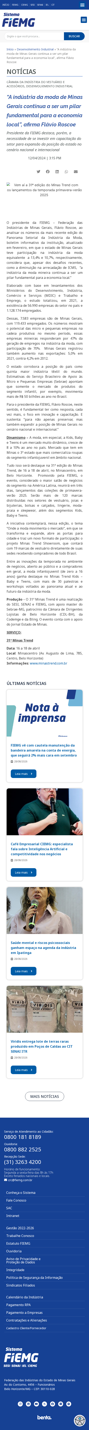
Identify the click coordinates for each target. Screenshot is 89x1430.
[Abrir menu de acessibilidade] (80, 1420)
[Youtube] (36, 1403)
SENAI (40, 4)
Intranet (12, 1215)
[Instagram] (20, 1403)
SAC (9, 1208)
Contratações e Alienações (26, 1320)
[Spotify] (68, 1403)
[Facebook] (52, 1403)
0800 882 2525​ (22, 1149)
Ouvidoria (14, 1251)
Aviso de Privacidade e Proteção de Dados (23, 1260)
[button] (82, 4)
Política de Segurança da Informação (34, 1277)
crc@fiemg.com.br (20, 1180)
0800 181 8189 (22, 1137)
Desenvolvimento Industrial (35, 49)
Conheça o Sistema (20, 1192)
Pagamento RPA (18, 1305)
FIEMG (15, 4)
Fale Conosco (16, 1200)
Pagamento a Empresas (24, 1312)
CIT (52, 4)
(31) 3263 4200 (22, 1162)
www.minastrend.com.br (48, 663)
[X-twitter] (44, 1403)
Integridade (15, 1270)
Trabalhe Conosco (20, 1235)
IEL (47, 4)
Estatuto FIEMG (18, 1243)
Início (5, 4)
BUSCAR (74, 36)
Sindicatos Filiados (20, 1285)
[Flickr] (60, 1403)
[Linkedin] (28, 1403)
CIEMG (24, 4)
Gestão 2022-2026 (20, 1228)
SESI (33, 4)
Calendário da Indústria (24, 1297)
